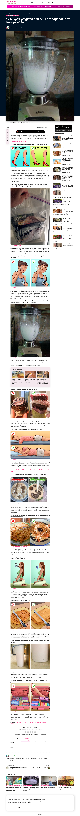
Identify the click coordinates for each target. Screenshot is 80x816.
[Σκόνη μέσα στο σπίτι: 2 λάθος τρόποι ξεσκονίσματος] (30, 374)
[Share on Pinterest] (7, 135)
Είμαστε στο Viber (25, 741)
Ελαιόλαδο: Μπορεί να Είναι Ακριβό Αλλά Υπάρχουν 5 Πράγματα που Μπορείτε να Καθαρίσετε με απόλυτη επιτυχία (42, 382)
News (30, 785)
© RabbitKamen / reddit (16, 546)
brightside (14, 167)
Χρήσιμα (16, 15)
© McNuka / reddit (16, 503)
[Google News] (47, 2)
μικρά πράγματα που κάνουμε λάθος (21, 749)
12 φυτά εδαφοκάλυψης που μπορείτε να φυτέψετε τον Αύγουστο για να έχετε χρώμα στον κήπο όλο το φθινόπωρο (67, 184)
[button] (38, 2)
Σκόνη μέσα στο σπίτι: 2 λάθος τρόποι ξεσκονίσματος (30, 381)
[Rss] (52, 2)
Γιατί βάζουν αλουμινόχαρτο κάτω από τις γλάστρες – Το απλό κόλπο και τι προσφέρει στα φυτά (67, 152)
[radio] (26, 732)
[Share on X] (7, 132)
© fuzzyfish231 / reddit (22, 503)
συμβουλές (31, 749)
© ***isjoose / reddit (23, 419)
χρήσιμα (34, 749)
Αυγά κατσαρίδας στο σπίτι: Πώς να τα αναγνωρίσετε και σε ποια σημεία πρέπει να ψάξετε (67, 177)
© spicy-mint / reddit (16, 419)
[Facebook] (44, 2)
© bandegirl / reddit (16, 669)
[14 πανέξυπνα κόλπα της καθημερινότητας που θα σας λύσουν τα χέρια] (57, 192)
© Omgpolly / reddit (24, 546)
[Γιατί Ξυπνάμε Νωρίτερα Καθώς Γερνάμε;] (49, 781)
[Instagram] (48, 2)
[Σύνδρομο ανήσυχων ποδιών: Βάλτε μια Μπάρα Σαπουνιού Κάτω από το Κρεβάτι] (18, 374)
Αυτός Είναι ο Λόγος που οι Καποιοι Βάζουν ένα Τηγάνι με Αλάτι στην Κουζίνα (31, 789)
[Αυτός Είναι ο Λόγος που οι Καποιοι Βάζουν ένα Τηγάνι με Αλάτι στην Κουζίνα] (31, 781)
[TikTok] (51, 2)
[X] (45, 2)
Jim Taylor (13, 27)
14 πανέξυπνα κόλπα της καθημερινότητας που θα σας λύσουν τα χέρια (67, 192)
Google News (27, 738)
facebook (26, 737)
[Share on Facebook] (7, 130)
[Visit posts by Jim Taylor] (7, 756)
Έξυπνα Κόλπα (10, 15)
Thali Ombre (64, 147)
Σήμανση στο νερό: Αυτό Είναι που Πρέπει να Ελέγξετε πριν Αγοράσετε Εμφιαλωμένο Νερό (14, 789)
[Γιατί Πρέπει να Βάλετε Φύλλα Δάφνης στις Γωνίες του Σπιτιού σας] (66, 781)
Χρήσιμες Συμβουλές (11, 785)
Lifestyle (17, 785)
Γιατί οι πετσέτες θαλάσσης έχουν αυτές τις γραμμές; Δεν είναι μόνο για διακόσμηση (67, 145)
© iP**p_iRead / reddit (16, 357)
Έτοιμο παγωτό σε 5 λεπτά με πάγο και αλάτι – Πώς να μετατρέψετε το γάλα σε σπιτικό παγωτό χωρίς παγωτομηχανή (67, 160)
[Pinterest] (49, 2)
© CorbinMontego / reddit (17, 245)
